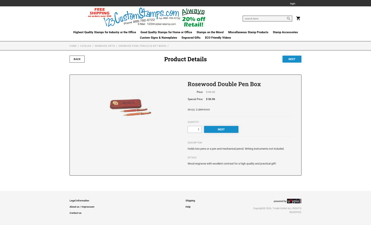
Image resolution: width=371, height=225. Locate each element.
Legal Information (79, 200)
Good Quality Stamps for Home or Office (166, 32)
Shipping (190, 200)
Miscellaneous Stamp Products (248, 32)
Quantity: (193, 122)
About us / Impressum (82, 206)
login (292, 4)
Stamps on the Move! (210, 32)
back (77, 59)
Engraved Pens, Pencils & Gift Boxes (142, 46)
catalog (85, 46)
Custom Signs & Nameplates (158, 37)
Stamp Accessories (285, 32)
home (73, 46)
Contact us (76, 212)
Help (188, 206)
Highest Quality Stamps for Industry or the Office (104, 32)
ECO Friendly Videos (218, 37)
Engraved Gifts (191, 37)
